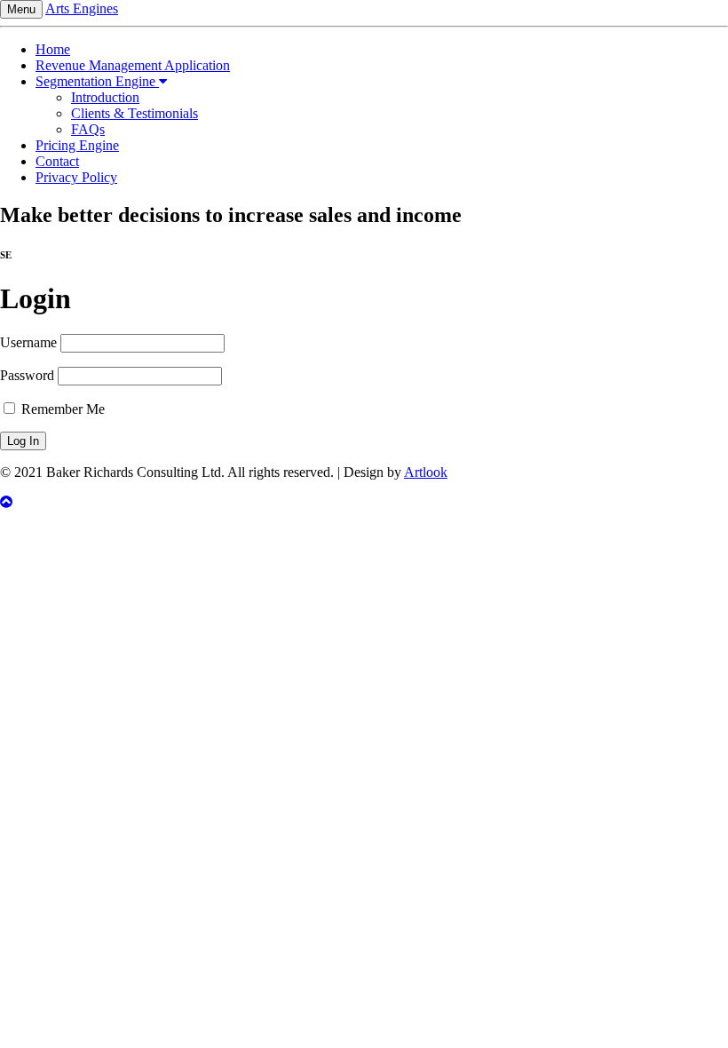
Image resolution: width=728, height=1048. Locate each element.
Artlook (425, 472)
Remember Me (61, 409)
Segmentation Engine (97, 81)
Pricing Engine (77, 145)
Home (53, 49)
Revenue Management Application (133, 65)
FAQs (88, 129)
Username (28, 342)
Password (27, 375)
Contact (57, 161)
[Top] (364, 503)
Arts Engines (81, 8)
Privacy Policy (76, 177)
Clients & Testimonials (134, 113)
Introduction (105, 97)
